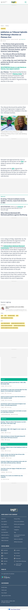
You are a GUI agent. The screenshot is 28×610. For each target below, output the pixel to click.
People (2, 393)
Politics (7, 25)
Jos (2, 315)
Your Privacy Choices (15, 609)
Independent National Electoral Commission (13, 247)
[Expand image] (26, 116)
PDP (22, 161)
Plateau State (17, 74)
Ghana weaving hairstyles (17, 323)
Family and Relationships (5, 414)
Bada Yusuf (23, 39)
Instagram (20, 206)
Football (2, 400)
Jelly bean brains (5, 323)
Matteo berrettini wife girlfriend (9, 327)
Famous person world (19, 325)
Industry (2, 386)
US (1, 479)
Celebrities (3, 457)
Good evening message (6, 325)
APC (13, 168)
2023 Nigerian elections (7, 317)
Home (2, 25)
